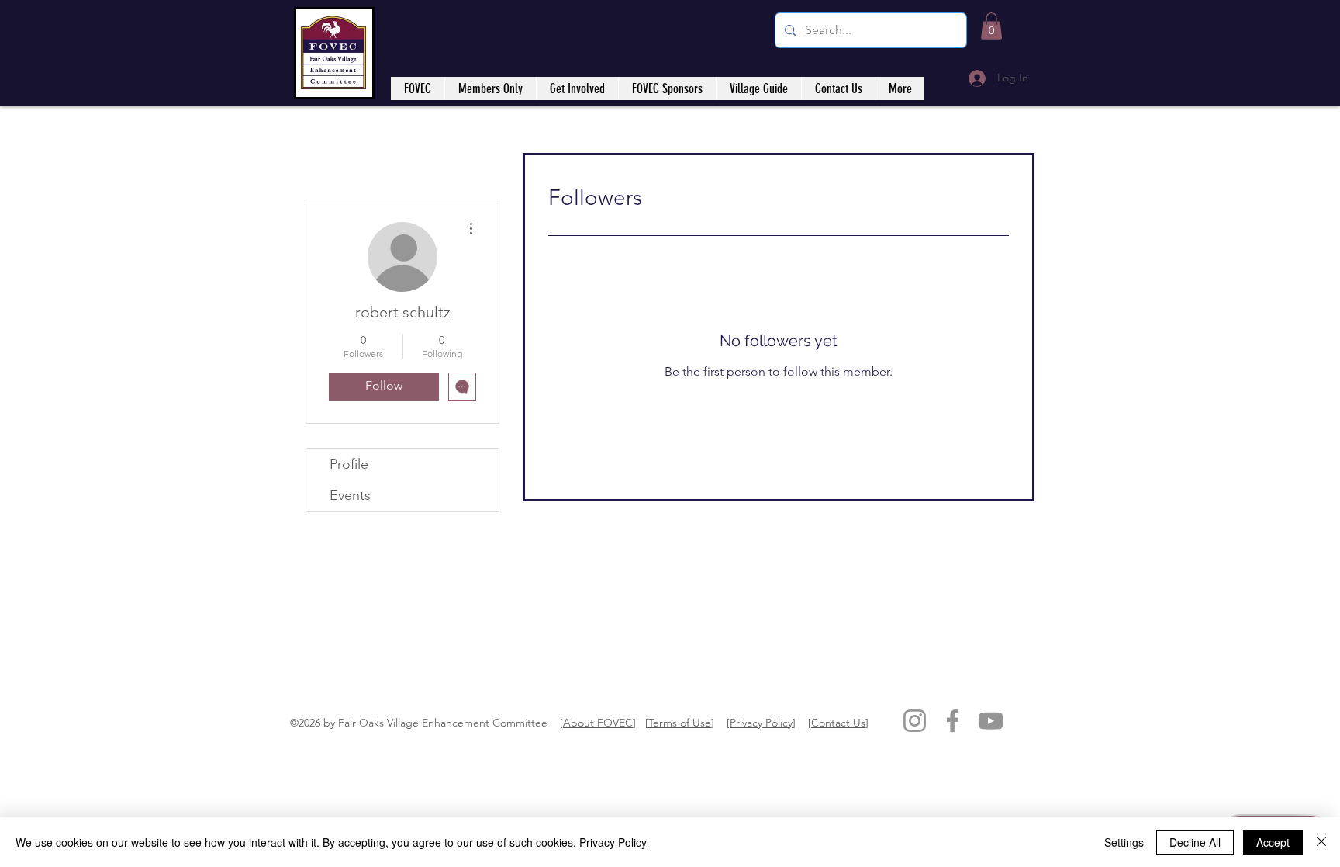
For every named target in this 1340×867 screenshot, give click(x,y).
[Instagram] (915, 721)
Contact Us (838, 723)
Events (350, 495)
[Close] (1321, 842)
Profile (349, 464)
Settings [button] (1124, 842)
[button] (991, 26)
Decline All (1195, 842)
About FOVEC (598, 723)
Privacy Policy (761, 723)
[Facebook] (953, 721)
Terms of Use (679, 723)
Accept (1273, 842)
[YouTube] (991, 721)
